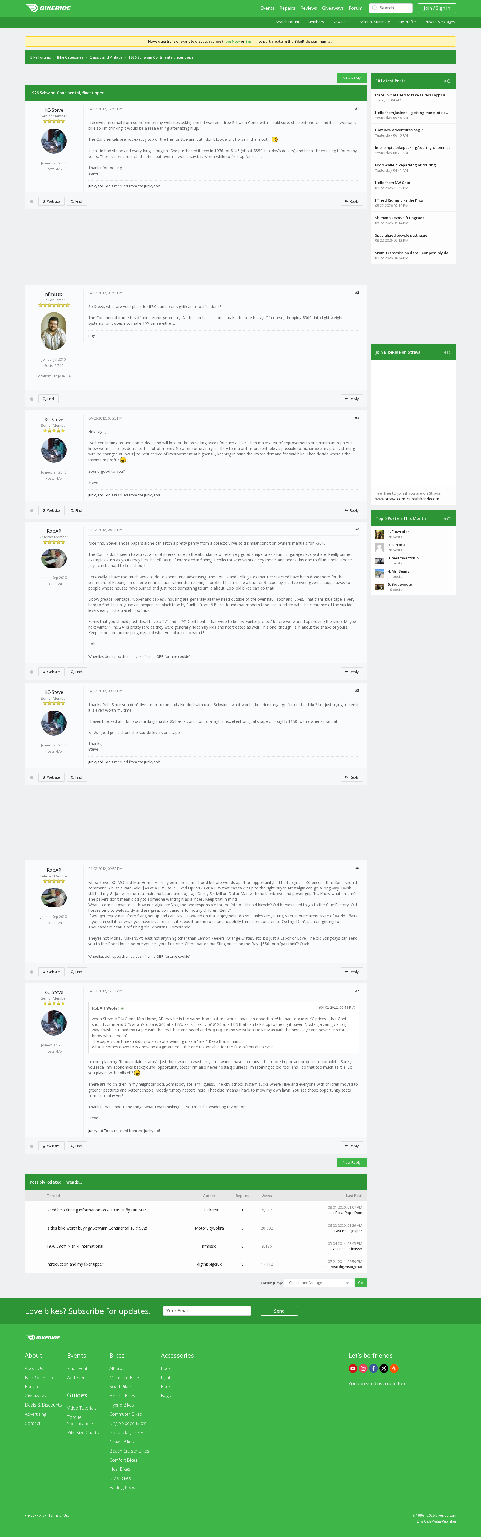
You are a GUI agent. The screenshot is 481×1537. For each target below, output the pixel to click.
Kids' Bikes (119, 1469)
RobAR (54, 531)
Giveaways (333, 8)
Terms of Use (59, 1515)
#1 (357, 108)
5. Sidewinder (400, 584)
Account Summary (375, 21)
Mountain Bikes (124, 1377)
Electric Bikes (122, 1396)
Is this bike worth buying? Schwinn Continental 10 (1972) (96, 1228)
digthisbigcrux (209, 1264)
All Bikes (117, 1368)
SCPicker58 (209, 1210)
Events (267, 8)
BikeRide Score (40, 1377)
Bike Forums (40, 57)
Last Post (335, 1212)
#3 (357, 418)
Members (316, 21)
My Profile (407, 21)
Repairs (287, 8)
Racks (167, 1386)
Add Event (77, 1377)
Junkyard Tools (100, 185)
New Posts (342, 21)
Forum (355, 8)
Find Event (77, 1368)
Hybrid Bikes (121, 1405)
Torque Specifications (80, 1420)
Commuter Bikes (125, 1414)
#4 (357, 529)
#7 (357, 990)
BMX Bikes (120, 1478)
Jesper (356, 1230)
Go (360, 1282)
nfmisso (54, 294)
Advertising (35, 1414)
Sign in (443, 8)
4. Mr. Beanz (398, 571)
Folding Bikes (122, 1487)
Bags (166, 1396)
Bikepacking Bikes (126, 1432)
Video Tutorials (82, 1408)
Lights (167, 1377)
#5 (357, 690)
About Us (34, 1368)
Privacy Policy (35, 1515)
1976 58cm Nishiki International (74, 1246)
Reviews (308, 8)
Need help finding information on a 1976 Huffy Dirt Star (96, 1210)
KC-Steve (54, 110)
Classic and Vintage (106, 57)
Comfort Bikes (123, 1460)
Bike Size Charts (83, 1433)
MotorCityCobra (209, 1228)
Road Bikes (120, 1386)
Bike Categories (70, 57)
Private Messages (440, 21)
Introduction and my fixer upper (74, 1264)
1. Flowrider (398, 531)
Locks (167, 1368)
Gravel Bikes (121, 1442)
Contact (32, 1423)
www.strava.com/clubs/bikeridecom (407, 498)
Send (279, 1311)
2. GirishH (396, 544)
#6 (357, 868)
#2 (357, 292)
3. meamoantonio (403, 558)
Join (428, 8)
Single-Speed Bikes (127, 1423)
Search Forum (287, 21)
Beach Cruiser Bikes (129, 1451)
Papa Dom (353, 1212)
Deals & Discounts (43, 1405)
